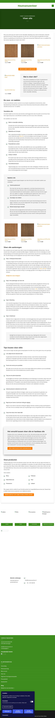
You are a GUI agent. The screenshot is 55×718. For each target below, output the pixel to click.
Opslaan (7, 711)
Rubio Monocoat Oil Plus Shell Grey (26, 60)
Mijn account (4, 671)
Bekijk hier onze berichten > (7, 688)
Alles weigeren (17, 711)
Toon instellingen (7, 706)
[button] (2, 5)
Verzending (3, 666)
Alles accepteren (28, 711)
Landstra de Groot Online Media (39, 716)
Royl (45, 268)
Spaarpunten (4, 681)
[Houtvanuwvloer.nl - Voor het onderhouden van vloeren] (27, 6)
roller (36, 289)
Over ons (3, 673)
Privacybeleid (4, 679)
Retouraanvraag (5, 668)
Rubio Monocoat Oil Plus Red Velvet (43, 60)
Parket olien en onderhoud (27, 16)
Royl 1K (21, 136)
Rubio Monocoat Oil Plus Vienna (10, 60)
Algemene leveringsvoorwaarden (9, 676)
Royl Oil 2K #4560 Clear (10, 90)
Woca (41, 268)
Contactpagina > (5, 648)
